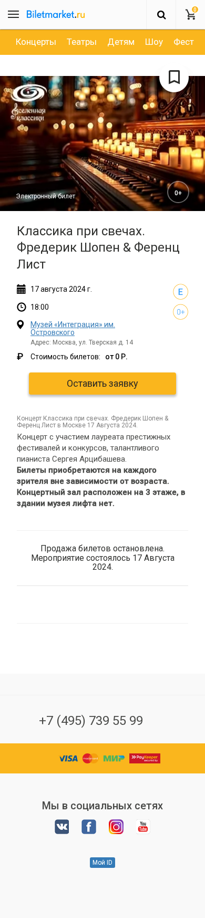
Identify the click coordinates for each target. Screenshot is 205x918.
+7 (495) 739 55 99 (91, 721)
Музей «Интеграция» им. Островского (72, 328)
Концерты (36, 41)
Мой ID (102, 862)
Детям (121, 41)
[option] (36, 41)
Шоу (154, 41)
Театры (82, 41)
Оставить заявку (102, 383)
